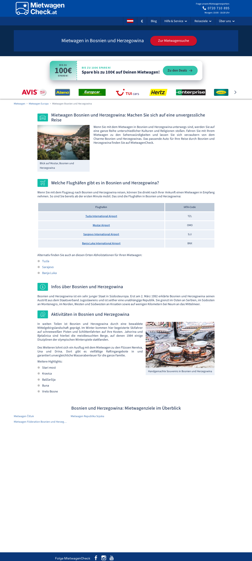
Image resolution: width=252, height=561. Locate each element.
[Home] (40, 8)
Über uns (225, 21)
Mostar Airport (101, 225)
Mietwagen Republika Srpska (87, 416)
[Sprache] (130, 21)
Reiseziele (201, 21)
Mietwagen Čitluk (24, 416)
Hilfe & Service (173, 21)
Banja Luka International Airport (101, 243)
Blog (154, 21)
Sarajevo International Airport (101, 234)
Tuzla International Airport (101, 216)
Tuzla (45, 261)
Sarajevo (48, 267)
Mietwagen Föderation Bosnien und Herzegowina (41, 422)
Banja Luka (49, 273)
